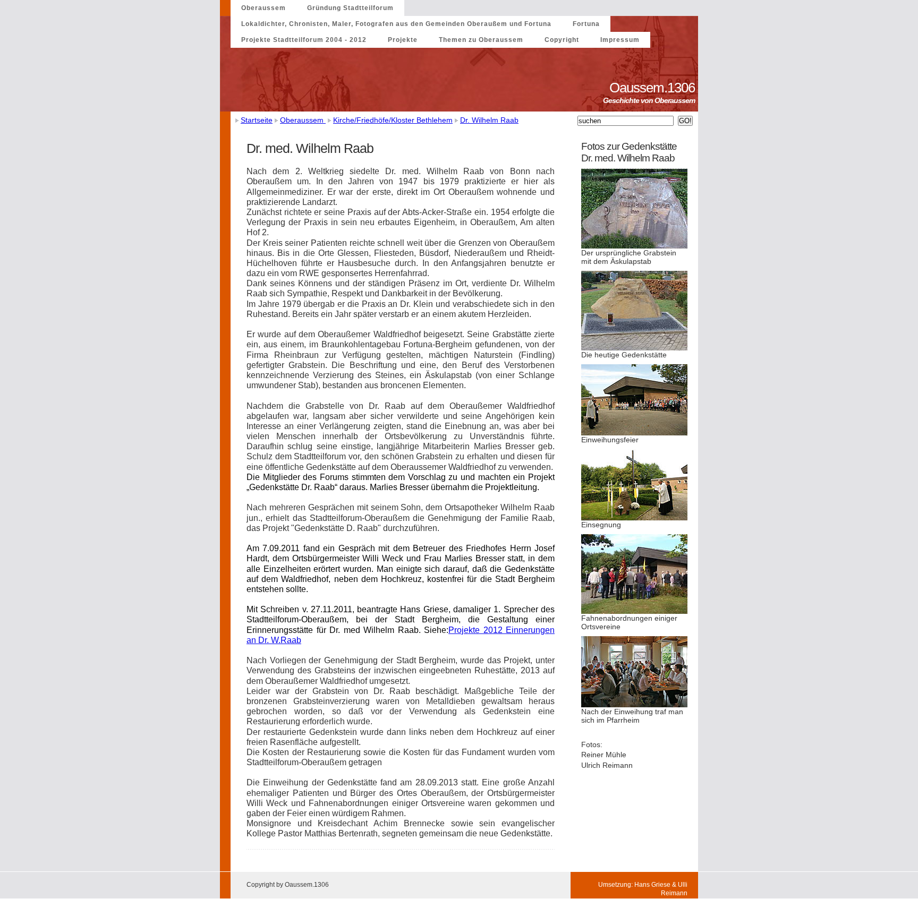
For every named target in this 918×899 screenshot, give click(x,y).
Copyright (562, 40)
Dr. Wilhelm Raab (489, 120)
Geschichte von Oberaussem (650, 100)
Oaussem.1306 (653, 88)
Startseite (257, 120)
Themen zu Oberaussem (481, 40)
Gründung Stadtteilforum (350, 8)
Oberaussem (263, 8)
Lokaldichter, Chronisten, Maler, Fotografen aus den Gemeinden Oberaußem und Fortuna (396, 24)
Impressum (620, 40)
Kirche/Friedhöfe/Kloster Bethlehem (393, 120)
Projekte (403, 40)
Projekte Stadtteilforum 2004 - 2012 (304, 40)
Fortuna (586, 24)
